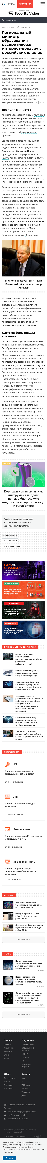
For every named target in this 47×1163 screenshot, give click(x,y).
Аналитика (9, 1048)
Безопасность (25, 4)
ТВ (23, 1061)
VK (23, 1081)
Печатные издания (26, 1065)
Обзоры (7, 1055)
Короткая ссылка (13, 546)
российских (21, 344)
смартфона (22, 207)
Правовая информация (18, 1118)
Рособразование (10, 348)
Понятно (9, 1158)
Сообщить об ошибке (17, 1115)
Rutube (25, 1088)
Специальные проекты (28, 1049)
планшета (7, 207)
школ (15, 408)
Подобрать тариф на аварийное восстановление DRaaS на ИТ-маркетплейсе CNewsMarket (18, 522)
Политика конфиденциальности (22, 1111)
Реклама (7, 1081)
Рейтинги (8, 1051)
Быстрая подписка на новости (21, 1104)
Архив (6, 1058)
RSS (9, 1108)
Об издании (9, 1078)
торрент (31, 178)
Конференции (28, 1044)
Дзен (24, 1095)
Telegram (26, 1092)
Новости (7, 1044)
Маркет (25, 1054)
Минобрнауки (9, 355)
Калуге (5, 157)
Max (23, 1078)
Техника (25, 1057)
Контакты (8, 1088)
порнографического (12, 389)
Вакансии (8, 1085)
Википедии (31, 235)
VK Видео (26, 1085)
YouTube (35, 161)
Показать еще (23, 939)
